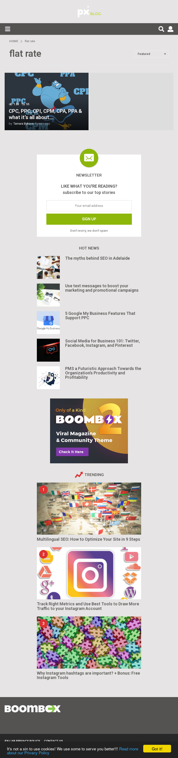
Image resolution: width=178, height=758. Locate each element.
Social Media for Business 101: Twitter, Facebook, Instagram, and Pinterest (102, 343)
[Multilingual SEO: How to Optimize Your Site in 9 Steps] (89, 509)
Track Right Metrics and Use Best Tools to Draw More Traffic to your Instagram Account (88, 606)
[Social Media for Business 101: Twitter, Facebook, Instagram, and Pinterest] (48, 350)
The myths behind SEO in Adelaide (97, 258)
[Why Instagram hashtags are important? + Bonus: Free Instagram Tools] (89, 642)
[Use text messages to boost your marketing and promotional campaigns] (48, 295)
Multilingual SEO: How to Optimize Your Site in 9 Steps (88, 539)
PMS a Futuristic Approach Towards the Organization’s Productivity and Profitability (103, 373)
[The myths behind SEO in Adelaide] (48, 267)
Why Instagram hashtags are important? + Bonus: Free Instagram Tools (88, 675)
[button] (7, 29)
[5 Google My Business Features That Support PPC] (48, 322)
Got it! (157, 749)
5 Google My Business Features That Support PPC (100, 315)
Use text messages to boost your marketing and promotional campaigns (102, 288)
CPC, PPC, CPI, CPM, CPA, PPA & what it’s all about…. (45, 114)
